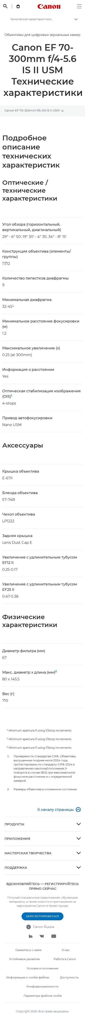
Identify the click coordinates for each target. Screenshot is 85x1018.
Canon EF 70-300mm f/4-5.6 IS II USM (32, 110)
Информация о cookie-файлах (27, 977)
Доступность (69, 977)
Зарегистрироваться (42, 916)
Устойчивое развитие (24, 959)
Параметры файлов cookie (43, 995)
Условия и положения (42, 968)
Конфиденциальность (42, 986)
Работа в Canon (65, 959)
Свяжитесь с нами (28, 950)
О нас (66, 950)
